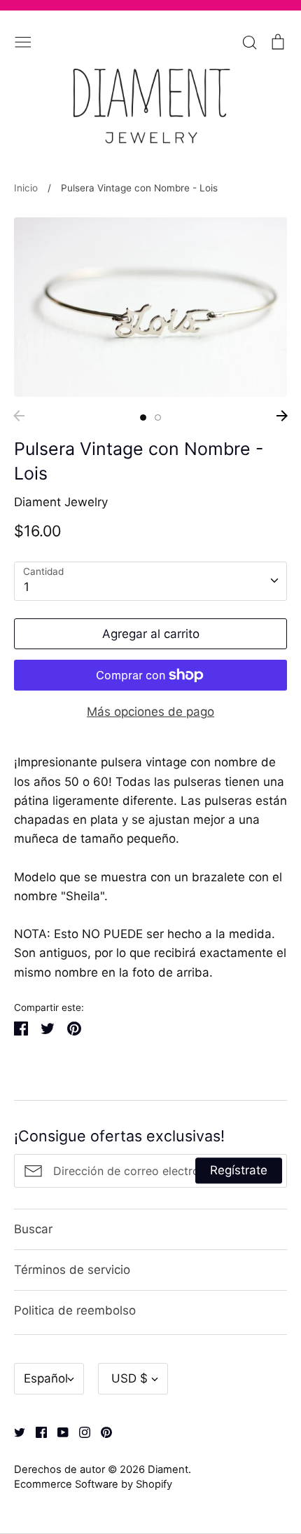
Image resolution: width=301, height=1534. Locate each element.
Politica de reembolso (75, 1310)
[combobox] (150, 581)
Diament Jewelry (61, 502)
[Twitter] (14, 1432)
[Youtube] (58, 1432)
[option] (150, 307)
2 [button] (158, 417)
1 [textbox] (26, 587)
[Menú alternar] (23, 41)
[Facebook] (36, 1432)
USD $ (129, 1378)
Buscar (33, 1229)
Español (46, 1378)
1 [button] (143, 417)
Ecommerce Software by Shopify (93, 1484)
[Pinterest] (101, 1432)
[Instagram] (79, 1432)
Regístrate (238, 1170)
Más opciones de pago (150, 712)
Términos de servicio (72, 1270)
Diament (168, 1469)
